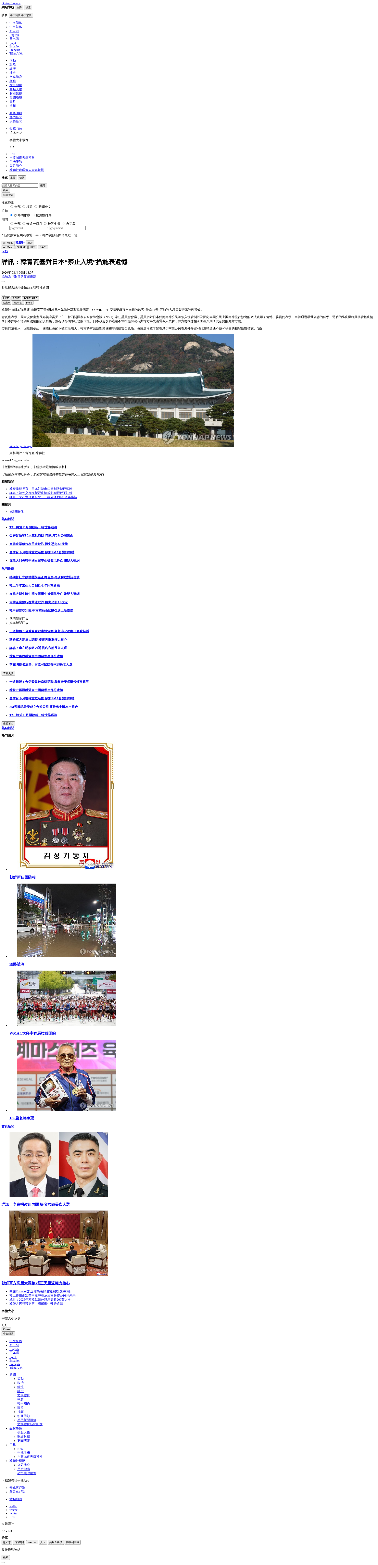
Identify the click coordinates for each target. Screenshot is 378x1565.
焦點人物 (15, 89)
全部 (17, 206)
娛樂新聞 (15, 121)
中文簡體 (8, 1333)
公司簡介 (15, 166)
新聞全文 (44, 206)
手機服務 (15, 161)
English (14, 1349)
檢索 (5, 190)
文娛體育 (15, 77)
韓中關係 (15, 85)
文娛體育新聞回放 (30, 1424)
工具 (12, 1445)
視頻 (12, 105)
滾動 (12, 60)
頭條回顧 (15, 113)
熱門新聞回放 (26, 1420)
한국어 (14, 1345)
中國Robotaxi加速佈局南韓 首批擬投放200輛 (39, 1291)
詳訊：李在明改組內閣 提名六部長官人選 (38, 648)
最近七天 (54, 223)
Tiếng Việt (15, 1367)
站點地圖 (15, 1499)
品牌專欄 (15, 1428)
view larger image (20, 446)
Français (14, 1364)
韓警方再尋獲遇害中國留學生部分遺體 (36, 656)
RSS (12, 153)
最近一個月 (34, 223)
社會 (12, 72)
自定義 (71, 223)
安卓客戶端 (17, 1487)
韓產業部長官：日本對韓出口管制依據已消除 (40, 489)
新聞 (12, 1374)
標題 (29, 206)
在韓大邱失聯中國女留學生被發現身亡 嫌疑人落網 (44, 560)
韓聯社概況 (17, 1460)
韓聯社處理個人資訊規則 (26, 170)
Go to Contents (11, 3)
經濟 (12, 68)
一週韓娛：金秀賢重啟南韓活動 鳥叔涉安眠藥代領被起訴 (49, 631)
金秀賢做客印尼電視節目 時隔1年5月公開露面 (41, 535)
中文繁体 (15, 1341)
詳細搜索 (8, 194)
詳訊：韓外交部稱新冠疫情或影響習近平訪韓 (40, 493)
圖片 (12, 101)
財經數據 (15, 93)
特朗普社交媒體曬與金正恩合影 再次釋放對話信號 (44, 577)
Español (14, 1360)
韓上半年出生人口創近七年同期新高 (34, 585)
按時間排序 (22, 215)
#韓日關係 (16, 511)
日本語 (14, 1353)
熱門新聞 (15, 117)
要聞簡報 (15, 97)
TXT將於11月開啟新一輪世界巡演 (33, 527)
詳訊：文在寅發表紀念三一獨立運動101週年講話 (43, 497)
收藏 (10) (15, 128)
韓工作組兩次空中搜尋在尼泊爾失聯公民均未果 (42, 1295)
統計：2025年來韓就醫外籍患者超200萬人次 (40, 1299)
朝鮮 (12, 81)
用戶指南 (23, 1469)
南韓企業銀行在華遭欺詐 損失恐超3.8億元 (38, 544)
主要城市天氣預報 (22, 157)
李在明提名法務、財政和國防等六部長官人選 (40, 664)
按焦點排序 (44, 215)
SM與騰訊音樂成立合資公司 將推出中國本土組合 (43, 706)
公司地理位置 (26, 1473)
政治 (12, 64)
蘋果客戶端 (17, 1492)
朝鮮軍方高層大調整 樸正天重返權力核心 (38, 639)
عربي (13, 1357)
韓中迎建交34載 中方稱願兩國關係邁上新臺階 (41, 610)
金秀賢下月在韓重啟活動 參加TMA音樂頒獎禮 (41, 552)
